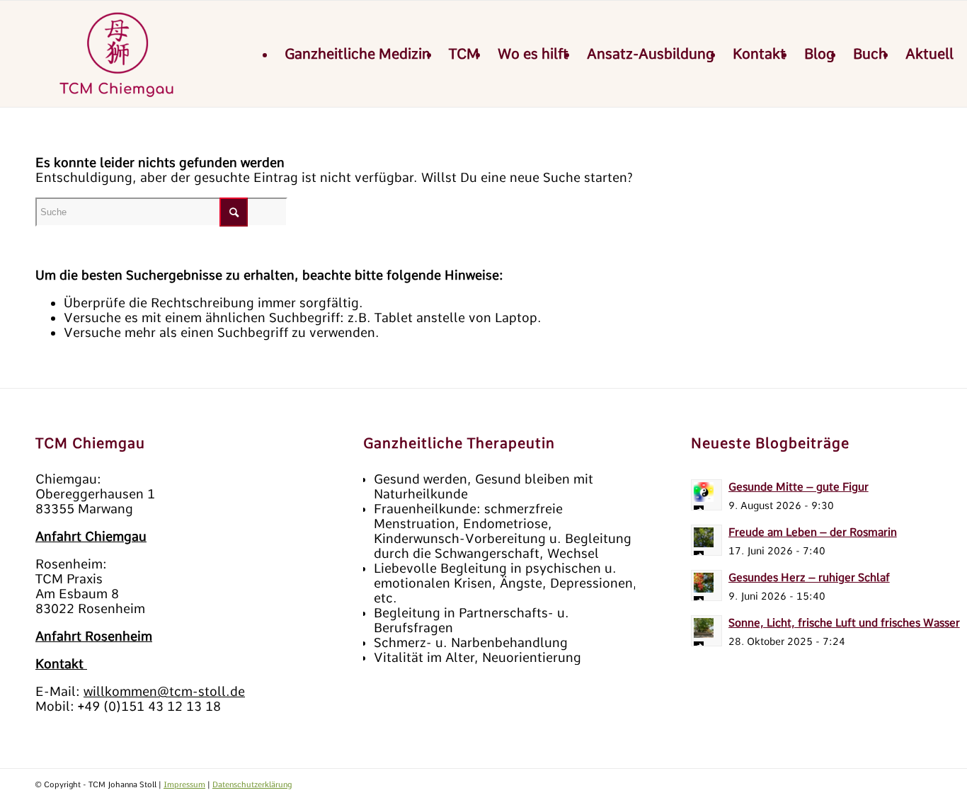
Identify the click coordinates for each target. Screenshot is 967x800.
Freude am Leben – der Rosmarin (812, 532)
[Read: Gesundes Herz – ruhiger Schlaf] (706, 585)
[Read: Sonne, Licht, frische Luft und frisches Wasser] (706, 630)
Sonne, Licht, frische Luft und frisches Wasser (844, 622)
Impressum (184, 784)
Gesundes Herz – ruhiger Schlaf (809, 577)
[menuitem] (357, 54)
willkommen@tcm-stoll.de (164, 691)
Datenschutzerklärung (252, 784)
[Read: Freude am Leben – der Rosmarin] (706, 540)
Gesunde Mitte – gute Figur (798, 486)
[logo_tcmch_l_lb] (117, 54)
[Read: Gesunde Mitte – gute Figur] (706, 494)
